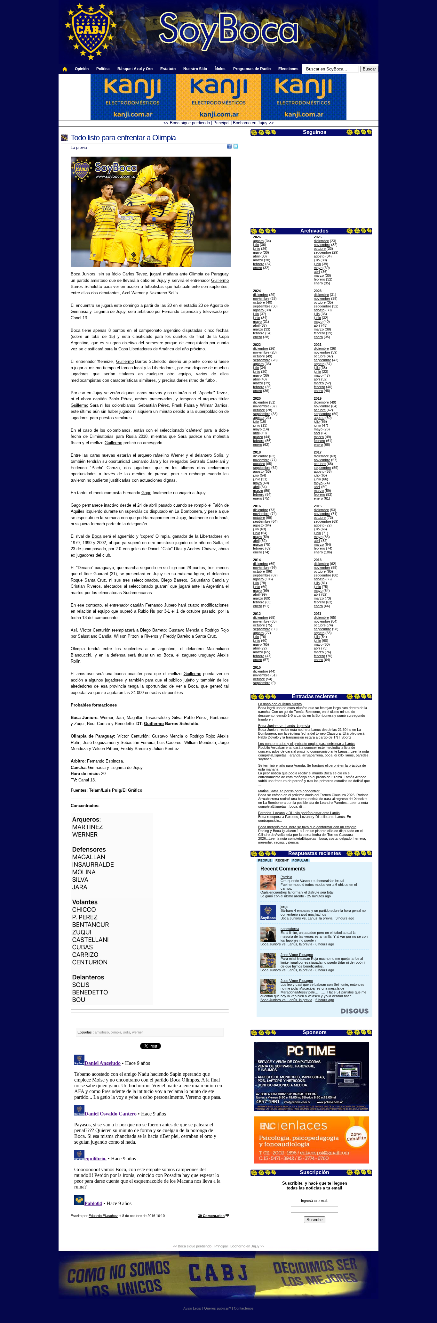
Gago (146, 492)
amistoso (102, 1032)
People (265, 860)
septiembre (322, 252)
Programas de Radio (252, 69)
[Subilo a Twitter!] (235, 147)
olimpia (116, 1032)
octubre (320, 248)
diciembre (321, 241)
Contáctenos (244, 1308)
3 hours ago (345, 918)
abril (256, 256)
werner (137, 1032)
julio (256, 245)
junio (256, 248)
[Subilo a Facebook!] (229, 147)
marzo (258, 260)
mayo (257, 252)
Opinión (82, 69)
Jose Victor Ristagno (297, 955)
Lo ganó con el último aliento (280, 704)
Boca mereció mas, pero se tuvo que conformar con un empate (307, 827)
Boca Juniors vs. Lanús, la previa (284, 726)
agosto (258, 241)
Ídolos (220, 69)
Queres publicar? (217, 1308)
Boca (96, 536)
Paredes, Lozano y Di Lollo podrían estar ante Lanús (299, 813)
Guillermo (220, 280)
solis (126, 1032)
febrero (258, 264)
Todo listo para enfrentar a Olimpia (123, 137)
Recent (282, 860)
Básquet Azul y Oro (135, 69)
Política (103, 69)
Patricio (286, 877)
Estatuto (168, 69)
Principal (221, 122)
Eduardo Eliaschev (103, 1216)
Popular (300, 860)
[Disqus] (150, 1132)
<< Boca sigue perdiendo (186, 122)
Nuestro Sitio (195, 69)
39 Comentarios (211, 1216)
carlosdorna (290, 929)
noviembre (322, 245)
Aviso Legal (192, 1308)
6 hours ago (324, 944)
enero (257, 268)
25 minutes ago (319, 896)
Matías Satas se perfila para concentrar (289, 791)
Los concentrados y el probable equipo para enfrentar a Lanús (306, 744)
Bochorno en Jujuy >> (253, 122)
